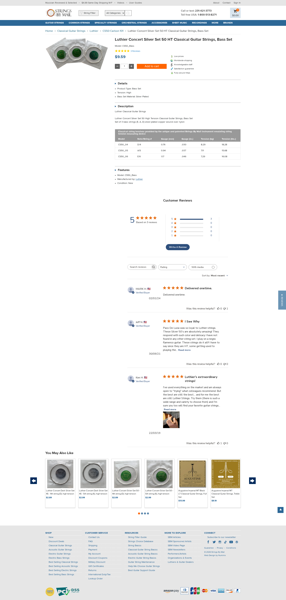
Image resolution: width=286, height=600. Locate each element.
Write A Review (178, 247)
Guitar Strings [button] (55, 23)
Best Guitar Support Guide (141, 570)
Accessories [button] (161, 23)
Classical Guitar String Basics (143, 550)
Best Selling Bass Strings (61, 574)
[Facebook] (208, 542)
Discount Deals (56, 541)
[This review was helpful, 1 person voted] (218, 443)
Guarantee (209, 548)
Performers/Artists (177, 554)
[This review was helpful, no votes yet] (218, 308)
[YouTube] (231, 542)
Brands (228, 23)
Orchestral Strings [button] (135, 23)
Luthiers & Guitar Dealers (181, 562)
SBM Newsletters (176, 550)
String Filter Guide (137, 537)
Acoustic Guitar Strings (60, 550)
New (51, 537)
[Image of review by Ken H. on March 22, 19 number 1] (171, 420)
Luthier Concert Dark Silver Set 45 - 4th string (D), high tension (60, 492)
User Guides (135, 3)
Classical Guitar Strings (71, 31)
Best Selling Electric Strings (63, 570)
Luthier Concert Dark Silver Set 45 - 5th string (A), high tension (93, 492)
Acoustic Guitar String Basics (143, 554)
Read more (184, 350)
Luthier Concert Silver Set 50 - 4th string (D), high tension (126, 492)
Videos (120, 3)
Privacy (220, 548)
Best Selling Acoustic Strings (63, 566)
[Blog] (236, 542)
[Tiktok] (225, 542)
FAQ (90, 541)
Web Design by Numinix (215, 555)
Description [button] (125, 106)
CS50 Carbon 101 (113, 31)
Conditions (231, 548)
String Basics (134, 545)
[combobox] (172, 267)
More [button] (216, 23)
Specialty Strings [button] (107, 23)
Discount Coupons (97, 558)
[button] (235, 15)
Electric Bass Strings (59, 558)
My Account (94, 554)
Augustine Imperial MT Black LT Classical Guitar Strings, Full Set (192, 494)
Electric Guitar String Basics (142, 558)
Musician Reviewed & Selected (61, 3)
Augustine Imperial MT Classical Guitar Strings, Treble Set (225, 494)
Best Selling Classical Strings (63, 562)
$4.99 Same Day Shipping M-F (97, 3)
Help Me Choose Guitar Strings (144, 566)
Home (49, 31)
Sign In (237, 3)
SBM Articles (174, 537)
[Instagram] (219, 542)
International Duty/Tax (99, 574)
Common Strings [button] (80, 23)
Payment (92, 550)
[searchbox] (139, 267)
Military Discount (96, 562)
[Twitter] (214, 542)
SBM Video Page (176, 545)
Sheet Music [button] (181, 23)
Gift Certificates (96, 566)
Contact (226, 3)
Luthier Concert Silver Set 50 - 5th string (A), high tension (159, 492)
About (216, 3)
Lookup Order (95, 578)
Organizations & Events (180, 558)
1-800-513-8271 (207, 15)
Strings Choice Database (140, 541)
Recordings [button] (200, 23)
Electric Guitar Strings (60, 554)
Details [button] (122, 83)
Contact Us (94, 537)
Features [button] (124, 170)
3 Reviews (135, 51)
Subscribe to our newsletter (221, 537)
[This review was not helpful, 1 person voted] (224, 308)
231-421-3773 (203, 11)
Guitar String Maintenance (141, 562)
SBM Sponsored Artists (179, 541)
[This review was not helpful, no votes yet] (224, 364)
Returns (92, 570)
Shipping (92, 545)
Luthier (94, 31)
